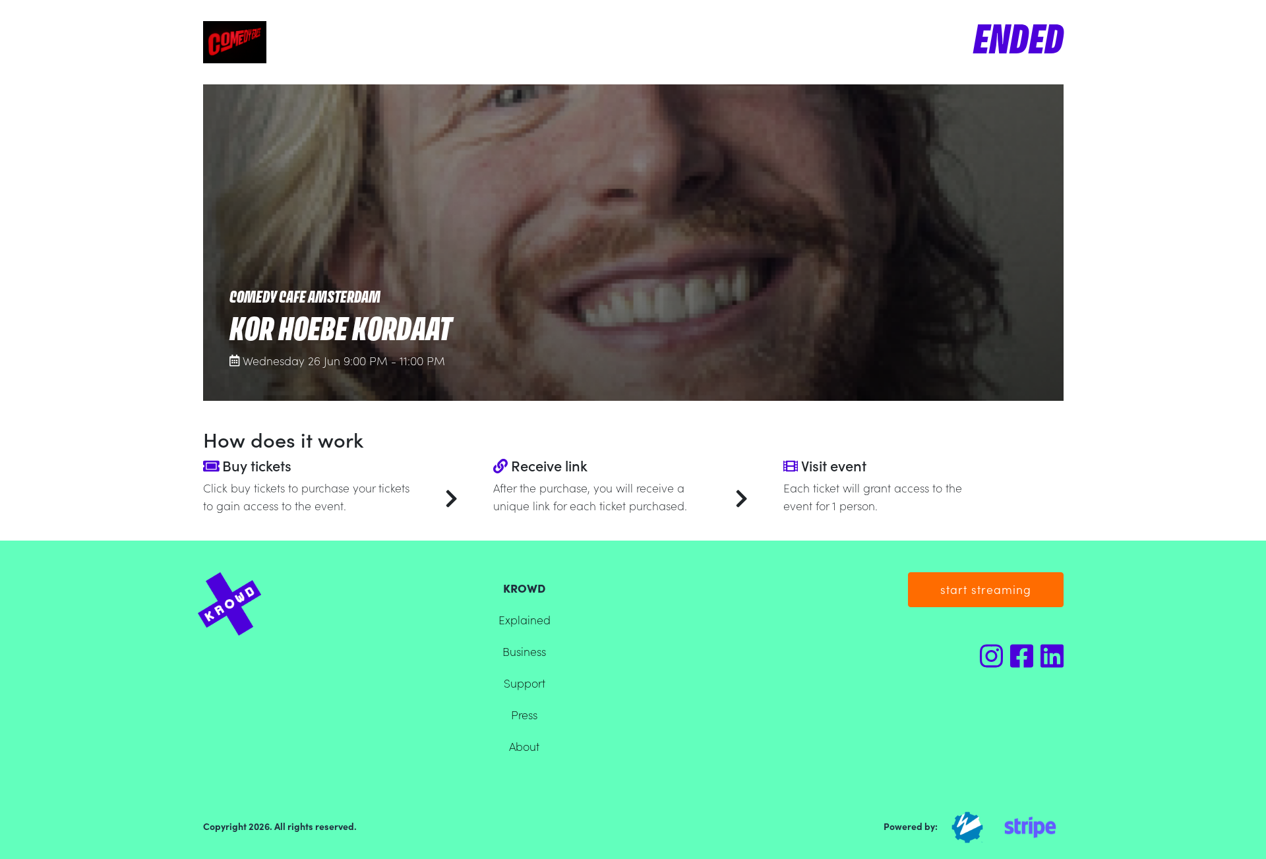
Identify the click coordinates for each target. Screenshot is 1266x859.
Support (524, 682)
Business (524, 651)
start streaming (985, 589)
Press (524, 714)
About (524, 746)
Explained (524, 619)
